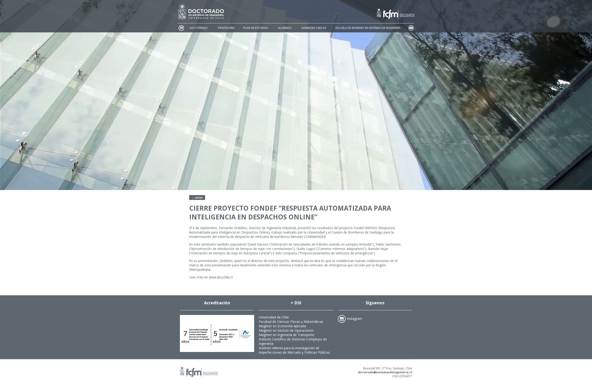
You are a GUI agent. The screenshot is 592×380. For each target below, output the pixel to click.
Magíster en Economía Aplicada (282, 326)
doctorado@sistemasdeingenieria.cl (385, 372)
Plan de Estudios (255, 28)
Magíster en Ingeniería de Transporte (286, 335)
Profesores (226, 28)
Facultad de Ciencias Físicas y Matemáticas (291, 321)
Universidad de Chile (274, 317)
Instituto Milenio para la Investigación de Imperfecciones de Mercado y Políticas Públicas (294, 350)
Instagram (354, 318)
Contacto (410, 28)
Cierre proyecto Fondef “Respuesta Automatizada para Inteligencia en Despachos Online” (290, 212)
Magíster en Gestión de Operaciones (286, 330)
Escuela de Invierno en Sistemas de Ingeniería (368, 28)
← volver (197, 197)
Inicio (181, 28)
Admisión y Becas (313, 28)
